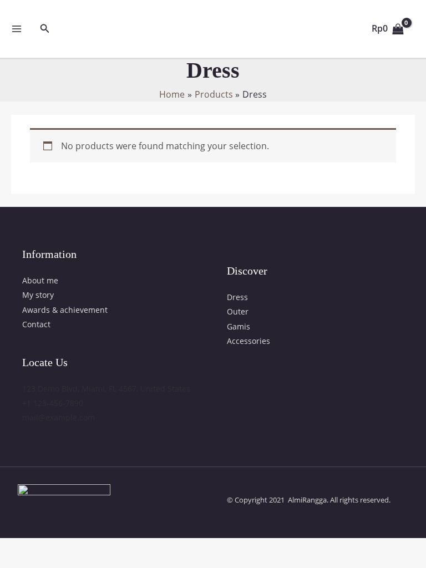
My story (38, 295)
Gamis (238, 326)
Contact (36, 324)
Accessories (248, 341)
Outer (237, 311)
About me (40, 280)
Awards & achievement (65, 310)
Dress (237, 297)
